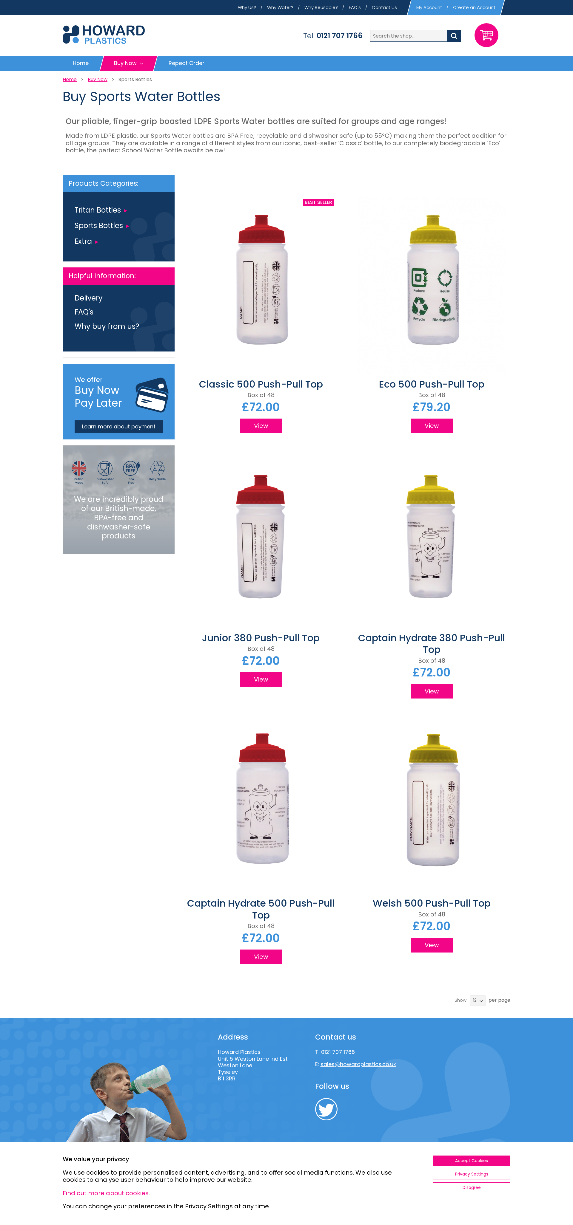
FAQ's (355, 7)
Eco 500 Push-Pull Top (431, 384)
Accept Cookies (471, 1161)
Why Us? (247, 7)
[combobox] (415, 36)
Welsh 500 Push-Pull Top (432, 903)
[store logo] (104, 34)
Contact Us (384, 7)
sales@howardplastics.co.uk (358, 1064)
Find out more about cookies (106, 1193)
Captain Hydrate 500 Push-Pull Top (261, 909)
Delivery (89, 298)
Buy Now (97, 80)
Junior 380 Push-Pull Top (261, 638)
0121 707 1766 (340, 36)
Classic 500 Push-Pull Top (261, 384)
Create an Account (474, 7)
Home (81, 63)
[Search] (454, 36)
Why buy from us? (107, 326)
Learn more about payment (118, 426)
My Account (429, 7)
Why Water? (280, 7)
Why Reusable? (321, 7)
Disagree (472, 1187)
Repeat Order (186, 63)
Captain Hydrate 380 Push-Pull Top (431, 643)
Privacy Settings (471, 1174)
